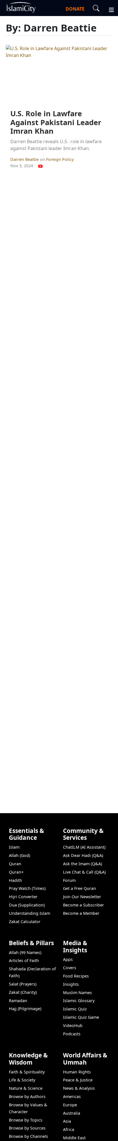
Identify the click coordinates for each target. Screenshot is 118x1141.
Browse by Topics (25, 1120)
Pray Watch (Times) (27, 888)
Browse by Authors (27, 1096)
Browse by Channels (28, 1136)
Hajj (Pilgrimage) (25, 1008)
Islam (14, 847)
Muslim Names (77, 992)
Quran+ (16, 872)
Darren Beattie (25, 159)
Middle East (74, 1137)
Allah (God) (19, 855)
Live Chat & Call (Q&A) (84, 872)
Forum (69, 880)
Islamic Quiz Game (81, 1017)
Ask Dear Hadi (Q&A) (83, 855)
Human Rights (77, 1072)
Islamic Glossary (79, 1000)
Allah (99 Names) (25, 952)
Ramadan (18, 1000)
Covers (69, 967)
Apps (68, 959)
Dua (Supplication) (27, 905)
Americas (72, 1096)
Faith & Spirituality (27, 1072)
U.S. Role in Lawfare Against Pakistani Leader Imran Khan (55, 122)
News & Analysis (79, 1088)
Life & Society (22, 1080)
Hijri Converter (23, 896)
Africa (68, 1129)
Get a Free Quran (79, 888)
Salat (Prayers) (22, 984)
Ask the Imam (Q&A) (82, 863)
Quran (15, 863)
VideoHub (72, 1025)
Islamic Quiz (75, 1009)
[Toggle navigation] (108, 9)
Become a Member (81, 913)
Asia (67, 1121)
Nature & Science (25, 1088)
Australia (71, 1113)
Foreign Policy (60, 159)
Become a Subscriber (83, 905)
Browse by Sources (27, 1128)
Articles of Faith (24, 960)
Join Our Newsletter (82, 896)
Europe (70, 1105)
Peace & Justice (78, 1080)
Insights (71, 984)
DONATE (75, 9)
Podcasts (71, 1033)
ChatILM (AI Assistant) (84, 847)
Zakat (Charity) (23, 992)
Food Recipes (76, 976)
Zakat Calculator (24, 921)
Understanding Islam (29, 913)
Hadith (15, 880)
